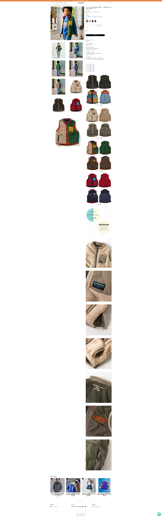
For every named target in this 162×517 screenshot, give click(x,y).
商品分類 (57, 2)
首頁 (51, 2)
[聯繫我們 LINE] (159, 514)
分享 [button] (87, 37)
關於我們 (61, 2)
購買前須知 (65, 2)
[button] (107, 3)
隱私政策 (81, 515)
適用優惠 (87, 14)
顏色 (87, 18)
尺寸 (86, 23)
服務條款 (78, 515)
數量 (86, 31)
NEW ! (54, 2)
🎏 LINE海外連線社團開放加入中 (80, 0)
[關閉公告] (160, 0)
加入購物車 (95, 35)
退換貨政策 (84, 515)
